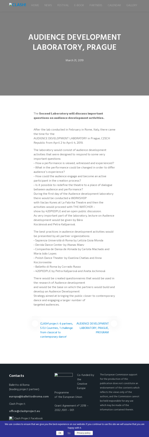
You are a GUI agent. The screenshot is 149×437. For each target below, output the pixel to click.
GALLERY (131, 5)
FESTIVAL (63, 5)
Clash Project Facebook (28, 418)
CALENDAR (114, 5)
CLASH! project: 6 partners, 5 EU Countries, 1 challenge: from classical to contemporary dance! (56, 330)
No (69, 433)
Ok (60, 433)
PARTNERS (96, 5)
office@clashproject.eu (24, 411)
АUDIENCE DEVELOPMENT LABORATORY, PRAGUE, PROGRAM (92, 328)
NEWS (48, 5)
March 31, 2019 (75, 60)
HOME (35, 5)
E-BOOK (79, 5)
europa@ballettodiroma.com (29, 396)
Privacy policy (83, 433)
